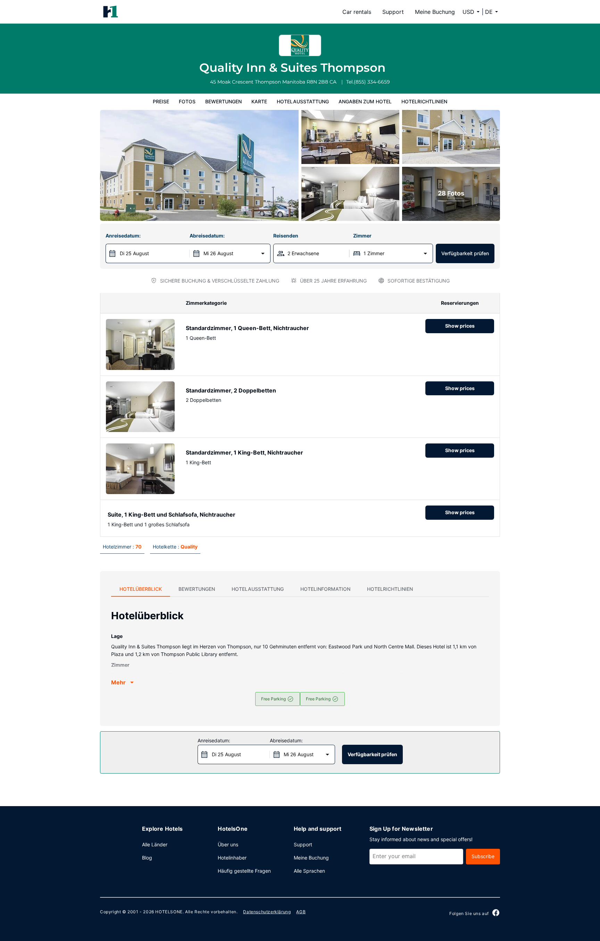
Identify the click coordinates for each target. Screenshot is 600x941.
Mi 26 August (218, 253)
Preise (161, 101)
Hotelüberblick (140, 589)
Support (393, 11)
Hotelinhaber (232, 858)
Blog (147, 858)
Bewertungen (223, 101)
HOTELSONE (168, 911)
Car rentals (356, 11)
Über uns (228, 844)
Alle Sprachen (309, 871)
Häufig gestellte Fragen (244, 871)
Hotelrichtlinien (424, 101)
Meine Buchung (435, 11)
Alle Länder (154, 844)
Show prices (460, 326)
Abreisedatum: (207, 236)
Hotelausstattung (303, 101)
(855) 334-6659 (372, 82)
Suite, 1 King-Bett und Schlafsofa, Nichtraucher (171, 514)
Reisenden (285, 236)
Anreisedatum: (123, 236)
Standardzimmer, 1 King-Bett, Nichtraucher (244, 452)
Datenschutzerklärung (267, 911)
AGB (301, 911)
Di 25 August (134, 253)
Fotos (187, 101)
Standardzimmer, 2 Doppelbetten (231, 390)
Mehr (118, 682)
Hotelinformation (325, 589)
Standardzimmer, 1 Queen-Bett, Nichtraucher (247, 328)
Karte (259, 101)
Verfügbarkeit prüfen (465, 253)
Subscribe (483, 856)
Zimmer (362, 236)
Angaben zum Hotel (365, 101)
